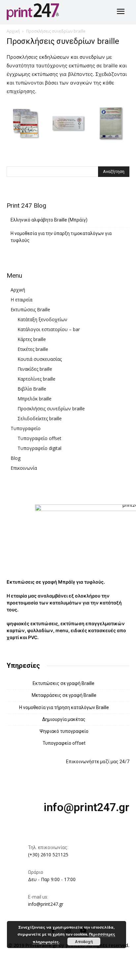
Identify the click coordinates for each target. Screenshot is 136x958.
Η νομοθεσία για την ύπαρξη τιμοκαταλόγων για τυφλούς (61, 237)
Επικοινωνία (24, 468)
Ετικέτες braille (32, 349)
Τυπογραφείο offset (39, 438)
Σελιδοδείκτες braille (39, 418)
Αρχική (13, 31)
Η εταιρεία (21, 299)
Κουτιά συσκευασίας (39, 359)
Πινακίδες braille (34, 369)
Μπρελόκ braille (34, 398)
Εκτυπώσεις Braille (30, 309)
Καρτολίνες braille (36, 379)
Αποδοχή (84, 941)
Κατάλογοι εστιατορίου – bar (48, 329)
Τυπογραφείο (26, 428)
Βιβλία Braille (31, 389)
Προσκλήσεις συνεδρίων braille (51, 408)
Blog (15, 458)
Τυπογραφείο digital (39, 448)
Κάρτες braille (31, 339)
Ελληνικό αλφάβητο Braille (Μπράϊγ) (49, 219)
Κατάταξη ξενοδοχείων (42, 319)
